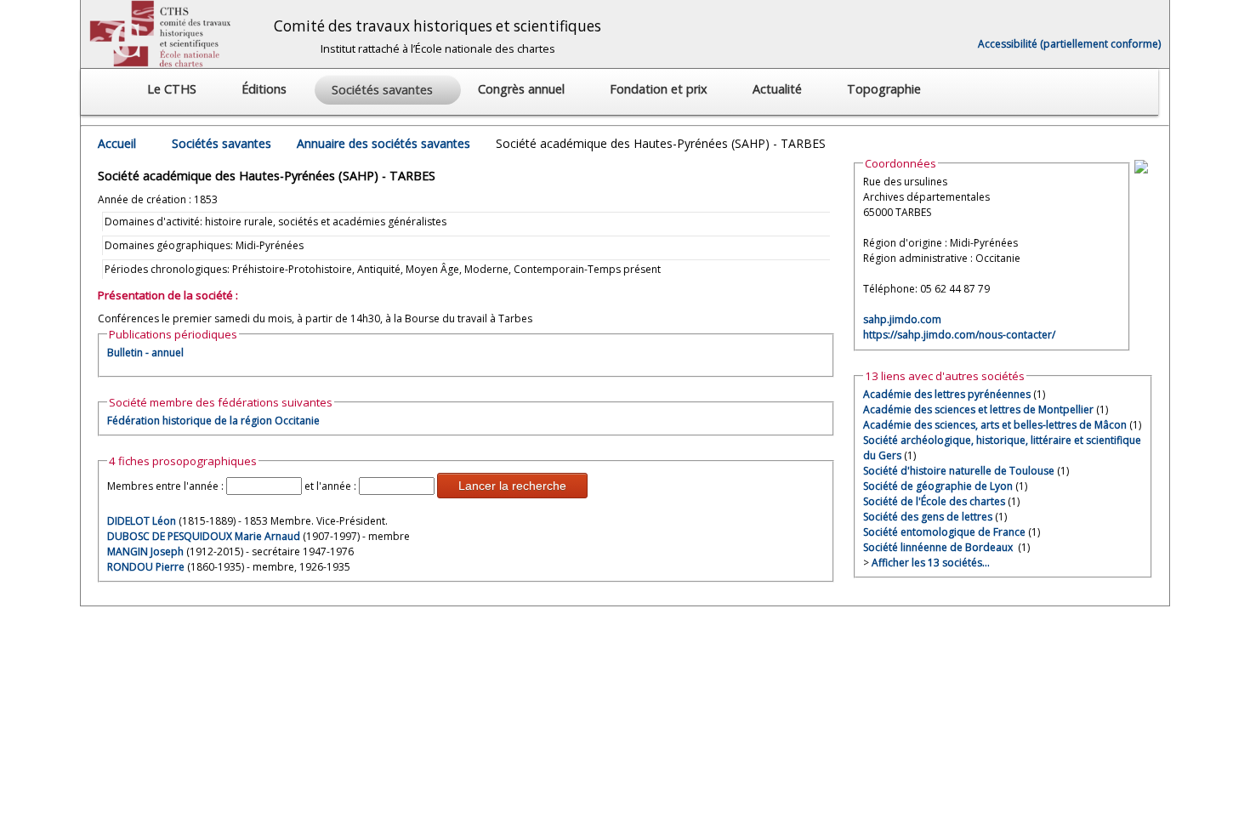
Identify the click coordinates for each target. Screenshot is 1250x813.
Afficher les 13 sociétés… (931, 562)
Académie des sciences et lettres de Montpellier (978, 409)
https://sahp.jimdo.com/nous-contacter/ (959, 334)
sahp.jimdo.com (902, 319)
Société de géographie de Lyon (938, 486)
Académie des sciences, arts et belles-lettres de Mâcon (995, 425)
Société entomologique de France (944, 532)
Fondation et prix (660, 89)
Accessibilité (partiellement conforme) (1069, 44)
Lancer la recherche (512, 485)
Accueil (117, 143)
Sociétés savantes (221, 143)
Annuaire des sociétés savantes (383, 143)
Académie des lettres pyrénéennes (947, 394)
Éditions (265, 89)
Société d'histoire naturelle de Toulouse (958, 470)
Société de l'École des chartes (934, 501)
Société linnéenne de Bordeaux (939, 547)
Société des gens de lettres (927, 516)
